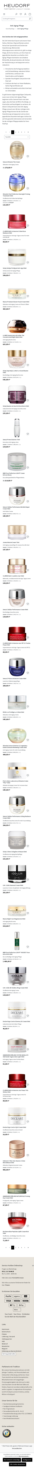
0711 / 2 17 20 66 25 (8, 1271)
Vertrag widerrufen (9, 1354)
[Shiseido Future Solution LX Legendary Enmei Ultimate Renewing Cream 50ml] (17, 734)
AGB (3, 1341)
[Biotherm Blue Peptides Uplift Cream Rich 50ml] (17, 1219)
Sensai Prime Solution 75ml (11, 440)
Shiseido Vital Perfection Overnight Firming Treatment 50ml (16, 195)
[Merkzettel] (21, 14)
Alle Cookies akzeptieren (17, 1464)
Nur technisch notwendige (12, 1460)
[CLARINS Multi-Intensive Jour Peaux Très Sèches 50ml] (17, 1078)
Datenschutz (6, 1332)
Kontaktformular (18, 1278)
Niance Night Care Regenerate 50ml (14, 919)
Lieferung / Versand (8, 1337)
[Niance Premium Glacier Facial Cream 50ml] (17, 290)
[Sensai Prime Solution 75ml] (17, 428)
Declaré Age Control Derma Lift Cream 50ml (16, 1021)
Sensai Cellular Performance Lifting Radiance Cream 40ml (17, 817)
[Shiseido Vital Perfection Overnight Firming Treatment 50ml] (17, 182)
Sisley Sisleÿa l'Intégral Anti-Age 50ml (14, 268)
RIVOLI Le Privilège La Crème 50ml (13, 712)
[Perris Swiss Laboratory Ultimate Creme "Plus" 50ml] (17, 769)
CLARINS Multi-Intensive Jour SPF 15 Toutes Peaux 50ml (16, 644)
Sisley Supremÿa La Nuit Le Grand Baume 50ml (15, 371)
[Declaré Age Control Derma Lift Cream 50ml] (17, 1009)
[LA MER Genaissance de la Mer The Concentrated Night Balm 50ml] (17, 323)
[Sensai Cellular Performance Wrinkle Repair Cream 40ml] (17, 495)
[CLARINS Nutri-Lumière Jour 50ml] (17, 564)
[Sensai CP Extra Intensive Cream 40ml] (17, 666)
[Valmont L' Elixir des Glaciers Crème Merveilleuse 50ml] (17, 1149)
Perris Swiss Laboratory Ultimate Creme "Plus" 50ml (15, 782)
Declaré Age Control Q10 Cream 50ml (14, 1127)
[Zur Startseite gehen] (17, 7)
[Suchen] (30, 19)
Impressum (5, 1329)
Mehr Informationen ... (24, 1456)
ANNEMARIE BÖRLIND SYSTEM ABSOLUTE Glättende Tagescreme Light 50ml (15, 1056)
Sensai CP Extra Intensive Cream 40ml (14, 679)
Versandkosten (17, 1448)
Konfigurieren (27, 1460)
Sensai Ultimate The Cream (11, 162)
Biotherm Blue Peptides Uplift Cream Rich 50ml (16, 1232)
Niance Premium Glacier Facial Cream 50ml (16, 302)
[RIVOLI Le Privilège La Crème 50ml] (17, 700)
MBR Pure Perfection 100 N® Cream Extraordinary (14, 474)
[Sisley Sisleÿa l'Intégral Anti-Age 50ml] (17, 256)
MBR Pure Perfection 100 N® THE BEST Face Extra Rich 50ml (16, 953)
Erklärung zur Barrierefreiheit (11, 1351)
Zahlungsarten (7, 1339)
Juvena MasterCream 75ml (11, 542)
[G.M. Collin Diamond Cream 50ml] (17, 873)
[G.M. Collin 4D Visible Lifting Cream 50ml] (17, 976)
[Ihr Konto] (25, 14)
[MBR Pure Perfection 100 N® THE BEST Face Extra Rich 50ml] (17, 940)
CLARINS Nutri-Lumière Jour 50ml (13, 576)
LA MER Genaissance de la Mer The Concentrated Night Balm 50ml (13, 336)
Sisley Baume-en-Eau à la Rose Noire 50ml (16, 406)
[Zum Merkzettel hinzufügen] (28, 156)
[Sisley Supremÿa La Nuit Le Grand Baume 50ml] (17, 359)
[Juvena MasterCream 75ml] (17, 530)
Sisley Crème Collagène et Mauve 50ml (15, 852)
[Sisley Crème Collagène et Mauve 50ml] (17, 840)
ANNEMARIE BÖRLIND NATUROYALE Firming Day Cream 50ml (16, 1197)
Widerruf (5, 1344)
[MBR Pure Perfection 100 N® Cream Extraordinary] (17, 461)
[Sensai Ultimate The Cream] (17, 150)
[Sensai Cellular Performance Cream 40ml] (17, 597)
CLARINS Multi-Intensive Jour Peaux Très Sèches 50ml (15, 1091)
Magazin (4, 1349)
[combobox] (15, 19)
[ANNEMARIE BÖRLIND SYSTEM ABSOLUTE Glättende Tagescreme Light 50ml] (17, 1043)
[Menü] (4, 14)
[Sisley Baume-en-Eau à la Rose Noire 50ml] (17, 394)
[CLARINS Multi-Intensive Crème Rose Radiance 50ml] (17, 219)
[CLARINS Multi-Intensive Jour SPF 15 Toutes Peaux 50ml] (17, 631)
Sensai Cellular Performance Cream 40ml (15, 610)
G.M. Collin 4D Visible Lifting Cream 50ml (15, 988)
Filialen (7, 1285)
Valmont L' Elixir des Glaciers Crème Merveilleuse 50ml (14, 1162)
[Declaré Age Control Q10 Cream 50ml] (17, 1115)
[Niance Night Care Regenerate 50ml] (17, 907)
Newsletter (5, 1346)
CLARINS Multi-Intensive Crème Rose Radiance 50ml (14, 232)
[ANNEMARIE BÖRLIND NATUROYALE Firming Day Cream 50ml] (17, 1184)
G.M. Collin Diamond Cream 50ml (13, 885)
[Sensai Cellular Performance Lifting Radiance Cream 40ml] (17, 804)
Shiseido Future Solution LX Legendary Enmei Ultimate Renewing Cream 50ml (15, 746)
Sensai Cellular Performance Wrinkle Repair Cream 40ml (16, 508)
